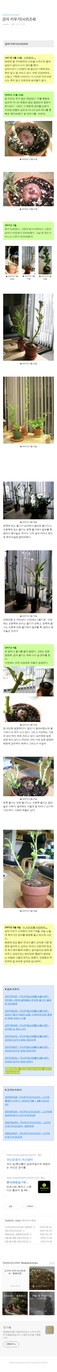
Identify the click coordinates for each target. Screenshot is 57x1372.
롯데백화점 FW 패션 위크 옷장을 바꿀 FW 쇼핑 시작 (18, 1182)
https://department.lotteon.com (22, 1177)
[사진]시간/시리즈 (10, 15)
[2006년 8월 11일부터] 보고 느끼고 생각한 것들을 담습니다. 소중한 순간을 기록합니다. (22, 1334)
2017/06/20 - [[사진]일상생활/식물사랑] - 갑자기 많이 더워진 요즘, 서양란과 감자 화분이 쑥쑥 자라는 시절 (28, 1014)
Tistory (44, 1362)
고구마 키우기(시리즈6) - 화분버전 (18, 1227)
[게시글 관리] (19, 1206)
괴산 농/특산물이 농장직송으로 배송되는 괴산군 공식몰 (28, 1165)
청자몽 (7, 1327)
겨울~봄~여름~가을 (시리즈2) (16, 1238)
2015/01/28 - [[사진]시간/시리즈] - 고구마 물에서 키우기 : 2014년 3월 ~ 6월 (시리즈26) (27, 1101)
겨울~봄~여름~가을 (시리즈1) (16, 1241)
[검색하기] (53, 3)
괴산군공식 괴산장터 (19, 1159)
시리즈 (17, 1220)
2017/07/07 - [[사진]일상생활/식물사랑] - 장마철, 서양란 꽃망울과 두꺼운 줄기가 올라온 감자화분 (28, 1000)
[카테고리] (4, 3)
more (52, 1263)
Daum (27, 1362)
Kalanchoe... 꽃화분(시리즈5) (17, 1234)
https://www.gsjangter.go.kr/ (21, 1154)
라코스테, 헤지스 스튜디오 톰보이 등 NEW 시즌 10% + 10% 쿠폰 (19, 1188)
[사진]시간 (9, 1220)
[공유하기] (15, 1206)
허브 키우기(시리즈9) (13, 1230)
